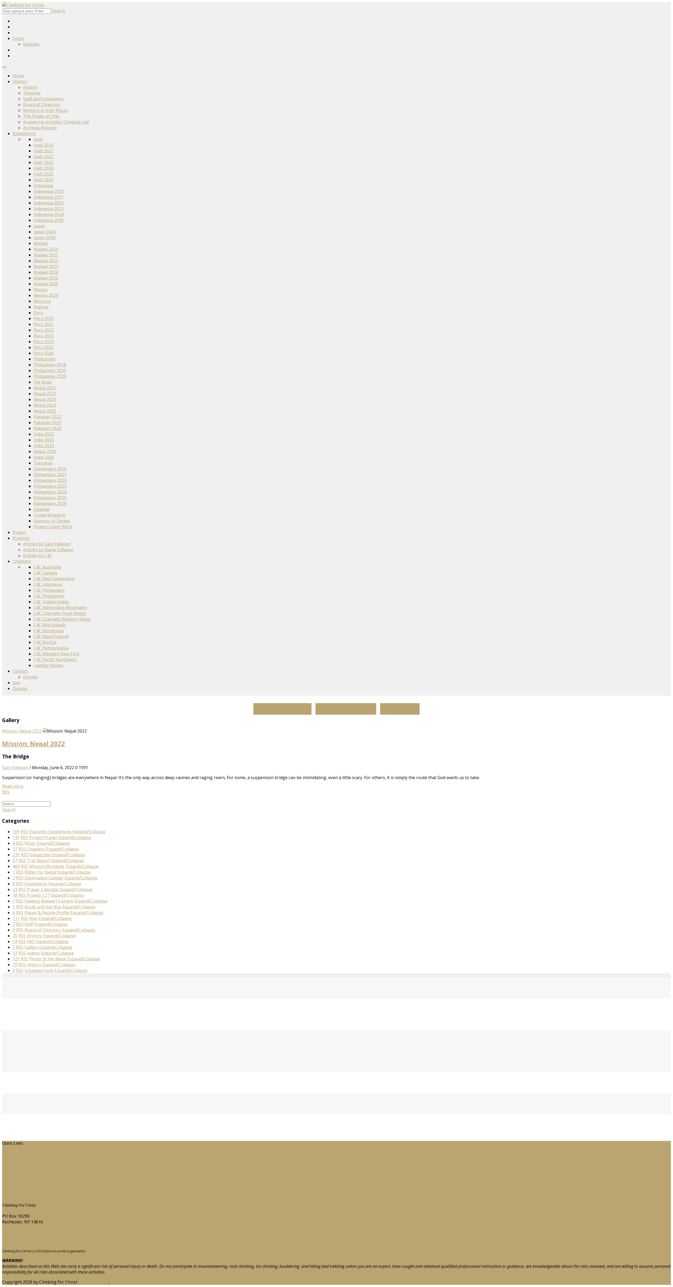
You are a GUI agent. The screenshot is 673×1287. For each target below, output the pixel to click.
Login (18, 38)
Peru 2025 (44, 347)
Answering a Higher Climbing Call (56, 122)
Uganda (41, 509)
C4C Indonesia (48, 584)
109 (16, 832)
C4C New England (51, 636)
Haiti (38, 139)
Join (16, 683)
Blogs (11, 1177)
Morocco (42, 301)
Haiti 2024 (43, 168)
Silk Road (43, 382)
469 (16, 866)
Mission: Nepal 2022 (22, 731)
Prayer (19, 532)
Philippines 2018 (50, 365)
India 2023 (44, 440)
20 (15, 936)
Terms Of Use (93, 1282)
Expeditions (24, 133)
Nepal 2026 (45, 451)
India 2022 (44, 434)
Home (18, 76)
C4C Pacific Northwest (55, 659)
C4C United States (51, 602)
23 (15, 889)
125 (16, 959)
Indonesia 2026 (49, 220)
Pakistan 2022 (47, 417)
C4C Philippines (49, 596)
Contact (20, 671)
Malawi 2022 (46, 261)
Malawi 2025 (46, 278)
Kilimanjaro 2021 (50, 474)
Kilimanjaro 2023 (50, 486)
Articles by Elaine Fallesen (48, 550)
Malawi (41, 243)
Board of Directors (41, 104)
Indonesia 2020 (49, 191)
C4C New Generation (54, 578)
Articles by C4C (37, 555)
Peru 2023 (44, 336)
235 (16, 855)
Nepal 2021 (45, 388)
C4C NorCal (45, 642)
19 (15, 964)
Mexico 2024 (46, 295)
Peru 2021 (44, 324)
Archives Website (40, 128)
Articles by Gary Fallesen (47, 544)
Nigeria (41, 307)
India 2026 (44, 457)
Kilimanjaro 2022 (50, 480)
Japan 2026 (44, 237)
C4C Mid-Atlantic (50, 625)
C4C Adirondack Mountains (60, 607)
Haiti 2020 (43, 145)
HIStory (13, 1160)
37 (15, 849)
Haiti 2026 (43, 180)
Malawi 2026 (46, 284)
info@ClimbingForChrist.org (29, 1242)
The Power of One (41, 116)
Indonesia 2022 (49, 203)
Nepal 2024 (45, 405)
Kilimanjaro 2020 (50, 469)
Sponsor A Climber (52, 521)
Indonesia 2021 (49, 197)
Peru (38, 313)
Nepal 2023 (45, 399)
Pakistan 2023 (47, 422)
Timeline (31, 93)
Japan (39, 226)
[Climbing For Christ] (23, 5)
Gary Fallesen (15, 767)
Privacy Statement (128, 1282)
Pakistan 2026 (47, 428)
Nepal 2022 (45, 394)
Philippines (44, 359)
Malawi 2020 (46, 249)
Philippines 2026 (50, 376)
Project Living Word (53, 526)
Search (58, 11)
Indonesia (43, 185)
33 (15, 953)
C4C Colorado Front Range (60, 613)
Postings (21, 538)
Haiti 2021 (43, 151)
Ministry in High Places (45, 110)
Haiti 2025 (43, 174)
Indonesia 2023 (49, 209)
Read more (12, 786)
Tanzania (43, 463)
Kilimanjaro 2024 (50, 492)
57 (15, 860)
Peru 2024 (44, 341)
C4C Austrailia (47, 567)
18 (15, 895)
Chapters (22, 561)
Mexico (41, 289)
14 (15, 941)
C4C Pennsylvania (51, 648)
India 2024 (44, 446)
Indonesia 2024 (49, 214)
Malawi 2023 (46, 266)
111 (16, 918)
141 (16, 837)
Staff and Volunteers (43, 99)
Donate (30, 677)
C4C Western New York (56, 654)
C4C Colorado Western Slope (62, 619)
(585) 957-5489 (16, 1232)
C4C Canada (45, 573)
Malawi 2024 (46, 272)
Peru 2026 (44, 353)
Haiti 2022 (43, 156)
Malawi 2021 (46, 255)
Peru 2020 (44, 318)
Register (31, 44)
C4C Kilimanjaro (49, 590)
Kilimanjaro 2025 (50, 498)
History (20, 81)
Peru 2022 (44, 330)
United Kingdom (49, 515)
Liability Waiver (49, 665)
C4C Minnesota (49, 631)
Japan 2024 (44, 232)
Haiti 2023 (43, 162)
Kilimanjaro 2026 (50, 503)
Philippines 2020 (50, 370)
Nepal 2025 (45, 411)
